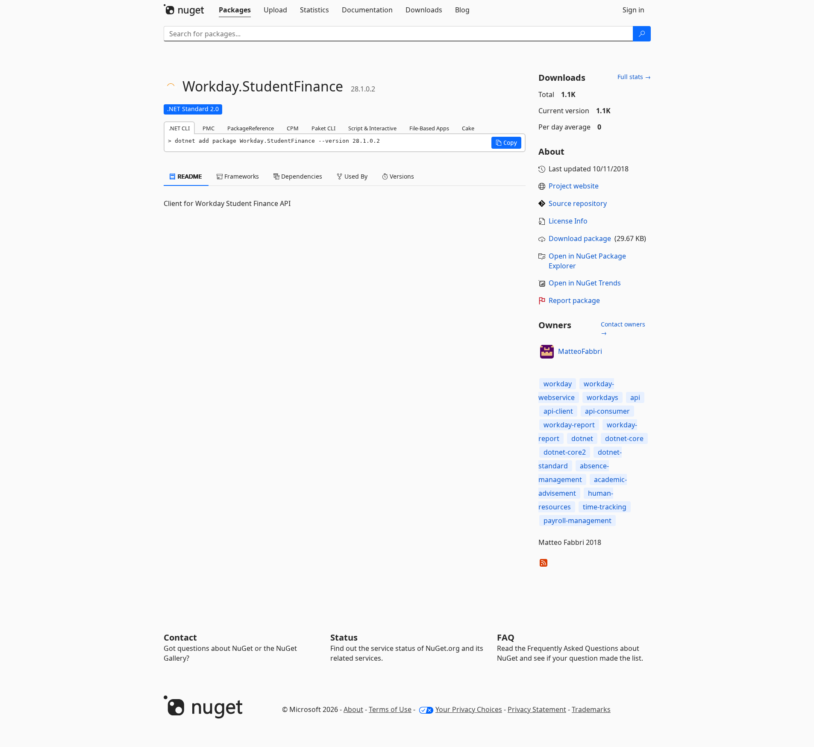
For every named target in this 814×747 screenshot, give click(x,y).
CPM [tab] (293, 128)
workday (558, 383)
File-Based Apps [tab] (429, 128)
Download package (580, 238)
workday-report (569, 424)
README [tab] (189, 176)
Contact (180, 637)
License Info (568, 221)
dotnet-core (624, 438)
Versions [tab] (401, 176)
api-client (558, 411)
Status (344, 637)
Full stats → (634, 77)
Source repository (578, 203)
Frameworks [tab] (241, 176)
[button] (506, 143)
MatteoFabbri (580, 351)
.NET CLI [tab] (179, 128)
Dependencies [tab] (300, 176)
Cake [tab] (468, 128)
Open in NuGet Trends (585, 283)
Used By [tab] (355, 176)
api (635, 397)
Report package (574, 300)
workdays (602, 397)
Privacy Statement (537, 709)
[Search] (642, 33)
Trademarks (591, 709)
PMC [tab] (209, 128)
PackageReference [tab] (250, 128)
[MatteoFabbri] (547, 351)
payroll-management (577, 520)
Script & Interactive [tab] (372, 128)
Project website (574, 186)
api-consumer (607, 411)
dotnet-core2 (565, 452)
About (353, 709)
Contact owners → (623, 328)
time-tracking (604, 507)
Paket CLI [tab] (323, 128)
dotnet (582, 438)
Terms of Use (390, 709)
